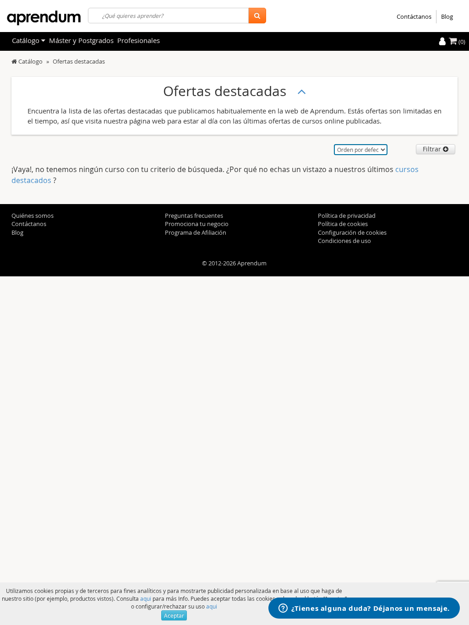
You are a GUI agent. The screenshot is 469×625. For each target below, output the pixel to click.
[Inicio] (14, 61)
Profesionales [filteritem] (138, 40)
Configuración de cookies (352, 232)
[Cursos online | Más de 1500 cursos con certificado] (43, 18)
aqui (145, 598)
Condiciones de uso (344, 241)
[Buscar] (257, 15)
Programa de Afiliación (195, 232)
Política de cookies (343, 224)
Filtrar (433, 149)
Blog (447, 16)
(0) (461, 42)
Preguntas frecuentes (194, 215)
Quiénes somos (32, 215)
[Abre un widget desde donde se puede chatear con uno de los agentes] (364, 609)
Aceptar (174, 615)
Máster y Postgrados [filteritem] (81, 40)
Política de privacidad (347, 215)
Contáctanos (414, 16)
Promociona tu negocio (197, 224)
